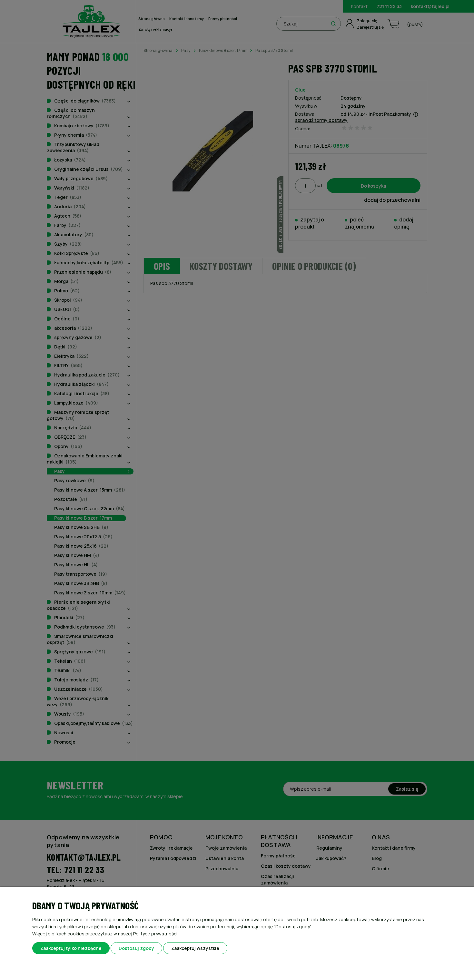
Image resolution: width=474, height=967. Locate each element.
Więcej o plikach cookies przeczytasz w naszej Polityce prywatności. (105, 934)
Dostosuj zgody (136, 948)
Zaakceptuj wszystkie (195, 948)
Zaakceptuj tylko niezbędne (71, 948)
